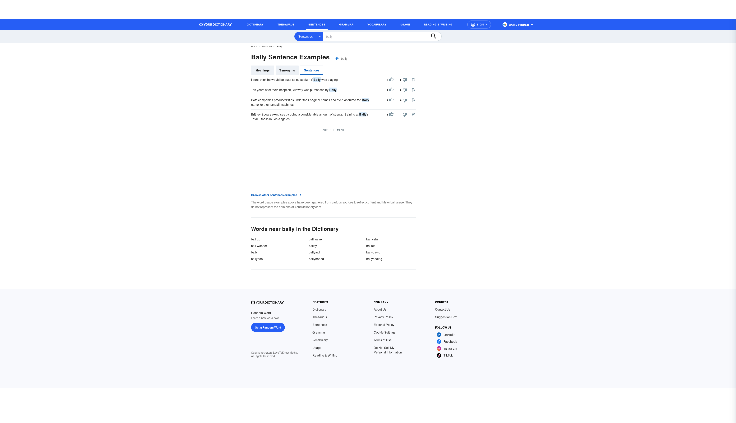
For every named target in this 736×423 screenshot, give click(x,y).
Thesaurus (319, 317)
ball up (255, 239)
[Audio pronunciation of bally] (336, 58)
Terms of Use (383, 340)
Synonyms (287, 70)
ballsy (313, 245)
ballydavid (373, 252)
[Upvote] (391, 79)
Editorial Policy (384, 324)
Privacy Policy (383, 317)
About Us (380, 309)
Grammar (318, 332)
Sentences (305, 36)
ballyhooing (374, 259)
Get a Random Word (268, 327)
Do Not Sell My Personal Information (388, 349)
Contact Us (442, 309)
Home (254, 46)
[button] (479, 24)
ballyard (314, 252)
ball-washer (259, 245)
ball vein (372, 239)
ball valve (315, 239)
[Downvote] (404, 79)
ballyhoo (257, 259)
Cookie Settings (384, 332)
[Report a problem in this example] (413, 79)
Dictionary (319, 309)
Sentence (267, 46)
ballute (370, 245)
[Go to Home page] (215, 24)
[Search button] (435, 36)
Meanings (262, 70)
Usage (316, 347)
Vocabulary (320, 340)
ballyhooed (316, 259)
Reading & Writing (324, 355)
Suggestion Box (446, 317)
